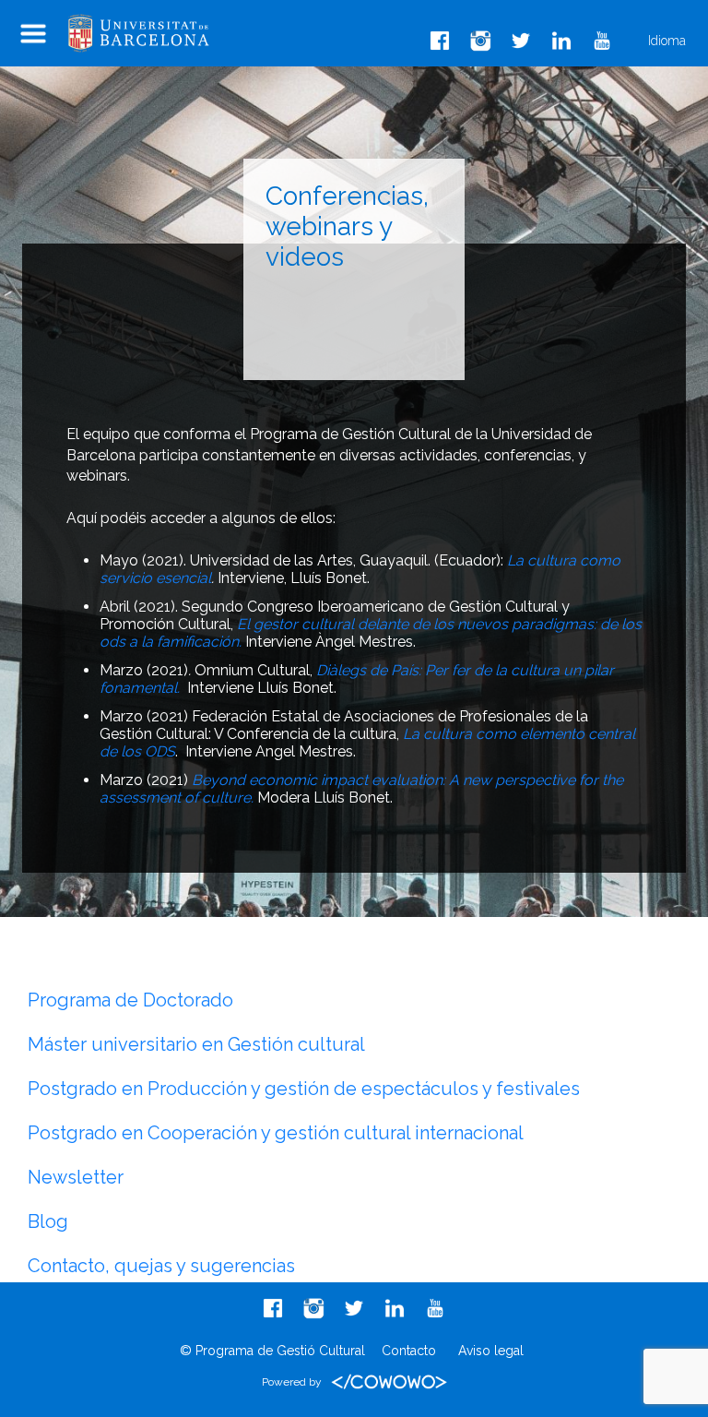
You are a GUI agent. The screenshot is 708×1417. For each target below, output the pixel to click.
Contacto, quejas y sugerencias (161, 1266)
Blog (48, 1221)
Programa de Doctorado (130, 1000)
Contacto (409, 1350)
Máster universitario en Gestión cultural (196, 1044)
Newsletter (76, 1177)
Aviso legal (491, 1350)
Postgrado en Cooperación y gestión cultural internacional (276, 1133)
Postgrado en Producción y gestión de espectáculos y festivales (304, 1089)
